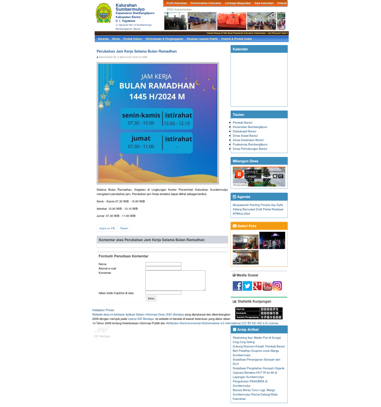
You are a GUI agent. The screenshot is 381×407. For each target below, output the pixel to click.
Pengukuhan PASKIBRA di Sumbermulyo (250, 383)
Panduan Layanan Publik (202, 39)
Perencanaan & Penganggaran (164, 39)
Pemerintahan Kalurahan (206, 3)
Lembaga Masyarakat (238, 3)
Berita (116, 39)
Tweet (124, 228)
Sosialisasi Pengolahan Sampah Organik (258, 368)
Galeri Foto (246, 225)
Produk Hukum (132, 39)
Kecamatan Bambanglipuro (250, 127)
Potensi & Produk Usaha (236, 39)
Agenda (243, 196)
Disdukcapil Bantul (244, 131)
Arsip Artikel (247, 329)
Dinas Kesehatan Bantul (248, 140)
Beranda (103, 39)
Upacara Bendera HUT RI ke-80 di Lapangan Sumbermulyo (255, 374)
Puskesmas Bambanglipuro (250, 144)
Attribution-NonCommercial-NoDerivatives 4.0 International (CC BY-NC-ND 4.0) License (222, 323)
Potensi (282, 3)
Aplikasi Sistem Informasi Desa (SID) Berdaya (154, 314)
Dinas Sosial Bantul (245, 135)
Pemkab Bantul (242, 122)
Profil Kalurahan (177, 3)
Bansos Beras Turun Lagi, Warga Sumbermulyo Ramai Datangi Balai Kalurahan (255, 394)
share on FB (107, 228)
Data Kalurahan (264, 3)
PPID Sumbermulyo (179, 9)
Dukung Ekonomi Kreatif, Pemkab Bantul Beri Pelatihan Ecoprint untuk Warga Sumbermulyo (259, 350)
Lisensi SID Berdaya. (141, 319)
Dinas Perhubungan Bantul (250, 148)
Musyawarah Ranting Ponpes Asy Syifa (258, 205)
